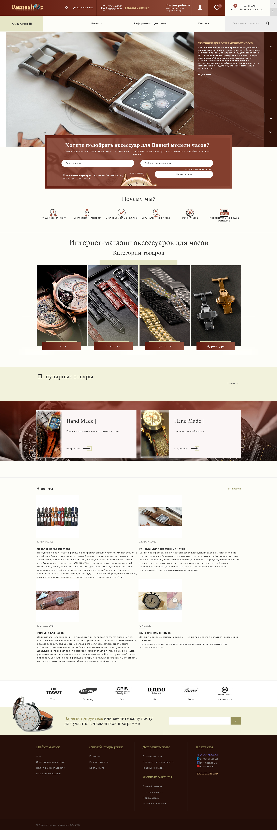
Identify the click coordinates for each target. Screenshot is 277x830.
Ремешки (113, 346)
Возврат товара (99, 762)
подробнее (204, 112)
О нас (39, 756)
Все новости (234, 488)
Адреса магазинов (82, 8)
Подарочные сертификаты (158, 762)
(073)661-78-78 (115, 9)
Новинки (232, 383)
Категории (20, 24)
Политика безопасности (50, 768)
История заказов (153, 792)
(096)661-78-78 (115, 6)
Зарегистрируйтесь (83, 718)
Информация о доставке (150, 23)
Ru (273, 11)
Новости (96, 23)
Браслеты (165, 346)
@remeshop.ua (208, 763)
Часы (61, 346)
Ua (273, 4)
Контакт (203, 23)
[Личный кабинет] (199, 10)
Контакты (95, 756)
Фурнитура (216, 346)
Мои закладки (151, 798)
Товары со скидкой (154, 768)
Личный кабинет (152, 786)
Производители (152, 756)
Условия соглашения (48, 774)
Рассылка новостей (154, 804)
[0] (216, 8)
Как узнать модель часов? (198, 169)
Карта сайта (96, 768)
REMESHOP (207, 767)
